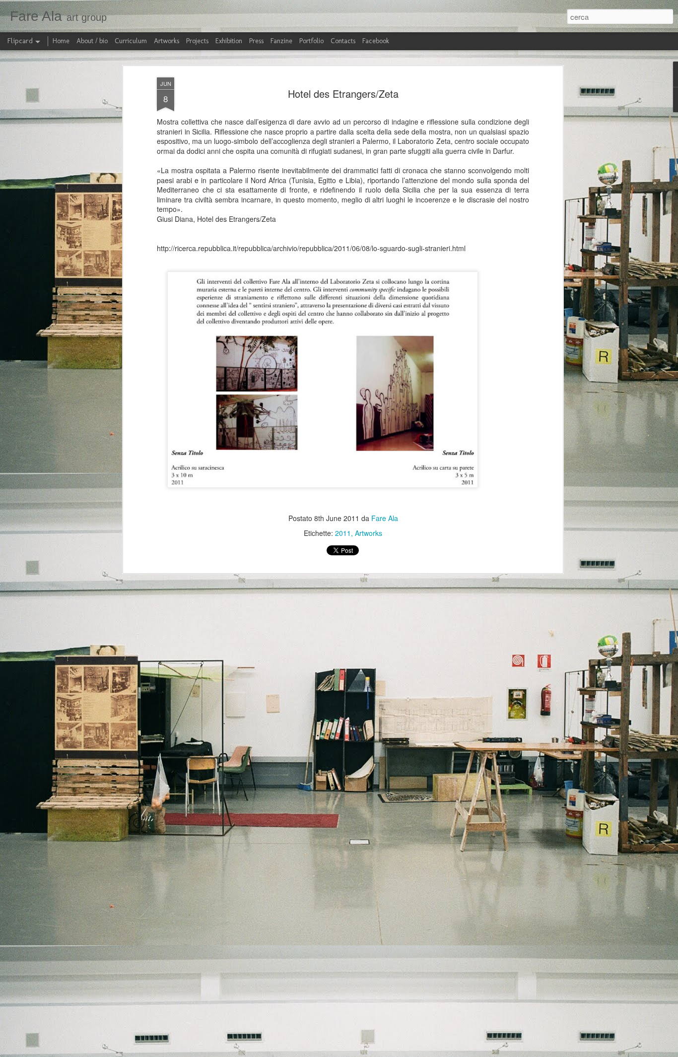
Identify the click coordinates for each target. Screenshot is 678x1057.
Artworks (368, 533)
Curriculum (131, 41)
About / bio (92, 41)
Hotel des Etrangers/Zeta (343, 93)
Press (256, 41)
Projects (197, 41)
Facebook (375, 41)
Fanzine (281, 41)
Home (61, 41)
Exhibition (228, 41)
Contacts (343, 41)
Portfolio (311, 41)
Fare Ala (384, 518)
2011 (343, 533)
